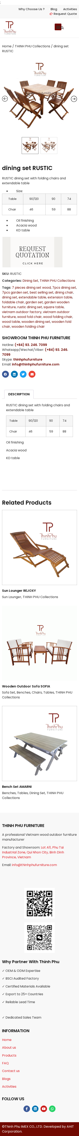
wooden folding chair (28, 326)
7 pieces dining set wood (31, 287)
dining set (9, 297)
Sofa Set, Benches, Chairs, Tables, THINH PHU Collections (37, 692)
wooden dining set (35, 321)
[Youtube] (44, 1109)
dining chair (64, 292)
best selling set (41, 292)
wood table (11, 321)
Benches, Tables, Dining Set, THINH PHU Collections (32, 792)
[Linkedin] (35, 1109)
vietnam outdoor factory (22, 312)
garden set (34, 302)
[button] (62, 27)
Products (9, 1055)
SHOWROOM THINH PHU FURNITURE (36, 338)
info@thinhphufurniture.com (34, 865)
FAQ (5, 1063)
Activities (9, 1086)
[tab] (19, 394)
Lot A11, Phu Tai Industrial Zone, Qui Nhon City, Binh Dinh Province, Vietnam (33, 852)
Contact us (11, 1071)
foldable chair (13, 302)
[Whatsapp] (52, 1109)
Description (19, 394)
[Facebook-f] (26, 1109)
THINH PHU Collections (32, 46)
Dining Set (30, 280)
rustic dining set (29, 307)
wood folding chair (57, 316)
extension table (60, 297)
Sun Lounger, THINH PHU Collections (30, 593)
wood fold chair (29, 316)
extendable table (32, 297)
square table (54, 307)
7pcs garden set (15, 292)
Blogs (6, 1078)
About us (9, 1047)
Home (7, 46)
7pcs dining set (64, 287)
